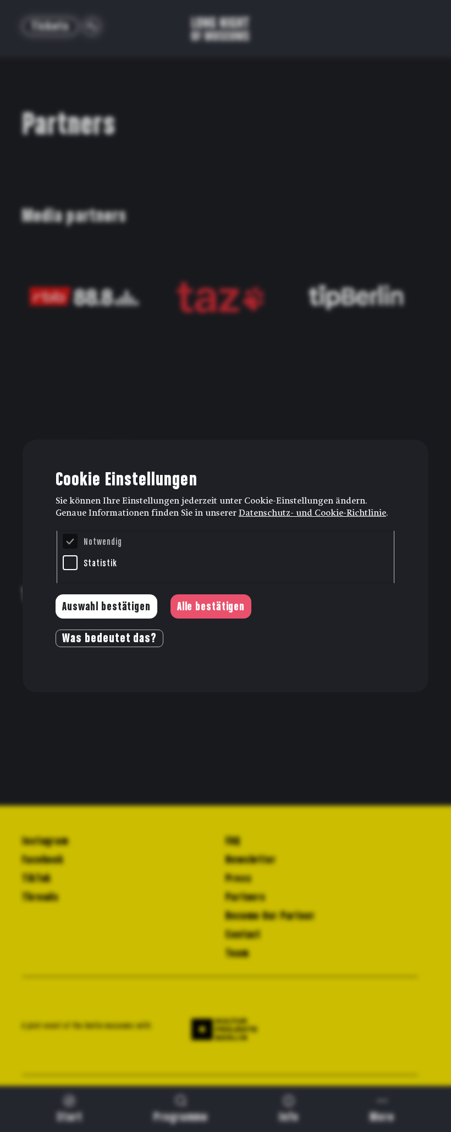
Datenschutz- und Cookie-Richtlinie (312, 512)
